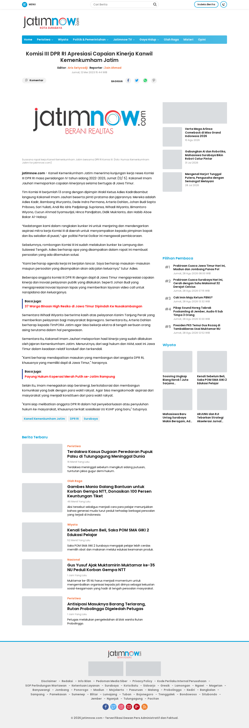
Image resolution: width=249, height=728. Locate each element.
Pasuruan (136, 690)
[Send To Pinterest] (154, 81)
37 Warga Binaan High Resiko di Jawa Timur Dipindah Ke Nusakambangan (83, 306)
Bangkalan (207, 690)
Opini (202, 39)
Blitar (94, 694)
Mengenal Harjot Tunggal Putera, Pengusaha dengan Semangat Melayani (204, 177)
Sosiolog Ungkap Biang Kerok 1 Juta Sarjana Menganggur (175, 379)
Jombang (62, 690)
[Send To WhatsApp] (145, 81)
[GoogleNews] (137, 707)
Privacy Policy (142, 681)
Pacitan (153, 699)
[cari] (155, 5)
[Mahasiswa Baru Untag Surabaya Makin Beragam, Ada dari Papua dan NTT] (178, 399)
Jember (96, 699)
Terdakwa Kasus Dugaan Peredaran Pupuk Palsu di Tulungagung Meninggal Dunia (110, 454)
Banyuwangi (41, 690)
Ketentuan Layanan (86, 686)
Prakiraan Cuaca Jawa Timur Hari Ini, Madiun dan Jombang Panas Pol (199, 267)
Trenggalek (166, 694)
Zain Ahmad (112, 68)
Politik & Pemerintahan (89, 39)
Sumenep (78, 694)
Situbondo (209, 694)
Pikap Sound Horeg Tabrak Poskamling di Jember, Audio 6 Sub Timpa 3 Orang (198, 311)
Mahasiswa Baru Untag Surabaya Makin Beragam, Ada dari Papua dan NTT (177, 417)
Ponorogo (81, 690)
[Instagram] (121, 707)
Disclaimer (49, 681)
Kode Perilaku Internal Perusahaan (181, 681)
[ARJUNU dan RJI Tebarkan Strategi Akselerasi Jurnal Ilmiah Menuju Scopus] (212, 399)
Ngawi (199, 686)
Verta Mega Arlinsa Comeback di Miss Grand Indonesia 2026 (203, 132)
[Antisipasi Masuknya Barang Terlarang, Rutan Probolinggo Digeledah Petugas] (42, 610)
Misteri (188, 39)
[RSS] (144, 707)
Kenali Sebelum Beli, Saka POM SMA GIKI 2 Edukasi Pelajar (108, 532)
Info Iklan (84, 681)
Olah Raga (171, 39)
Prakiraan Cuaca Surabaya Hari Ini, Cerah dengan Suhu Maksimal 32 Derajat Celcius (198, 283)
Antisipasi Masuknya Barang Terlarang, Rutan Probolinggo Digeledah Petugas (106, 606)
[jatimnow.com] (51, 22)
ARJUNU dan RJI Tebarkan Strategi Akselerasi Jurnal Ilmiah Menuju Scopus (210, 417)
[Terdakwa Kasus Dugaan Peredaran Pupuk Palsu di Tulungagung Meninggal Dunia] (42, 458)
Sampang (38, 694)
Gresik (165, 686)
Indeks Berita (206, 4)
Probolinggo (173, 690)
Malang (153, 690)
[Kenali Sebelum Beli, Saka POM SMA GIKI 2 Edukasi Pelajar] (42, 537)
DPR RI (74, 419)
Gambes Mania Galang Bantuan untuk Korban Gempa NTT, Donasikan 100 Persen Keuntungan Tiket (109, 491)
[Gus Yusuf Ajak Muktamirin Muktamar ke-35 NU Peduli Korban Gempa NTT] (42, 573)
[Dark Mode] (223, 4)
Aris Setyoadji (78, 68)
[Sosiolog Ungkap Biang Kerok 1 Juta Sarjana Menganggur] (178, 361)
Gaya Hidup (147, 39)
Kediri (191, 690)
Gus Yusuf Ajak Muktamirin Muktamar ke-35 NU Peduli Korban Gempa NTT (111, 567)
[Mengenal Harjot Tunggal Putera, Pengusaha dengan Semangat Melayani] (172, 182)
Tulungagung (133, 699)
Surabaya (91, 419)
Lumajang (110, 694)
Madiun (98, 690)
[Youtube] (129, 707)
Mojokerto (116, 690)
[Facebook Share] (128, 81)
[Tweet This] (137, 81)
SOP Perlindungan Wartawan (46, 686)
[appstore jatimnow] (143, 670)
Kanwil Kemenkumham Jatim (44, 419)
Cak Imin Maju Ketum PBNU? (193, 297)
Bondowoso (188, 694)
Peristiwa (43, 39)
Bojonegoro (144, 694)
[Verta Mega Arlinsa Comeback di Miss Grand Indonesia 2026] (172, 137)
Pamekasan (58, 694)
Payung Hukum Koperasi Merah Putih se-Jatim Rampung (70, 376)
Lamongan (182, 686)
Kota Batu (131, 686)
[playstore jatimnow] (105, 670)
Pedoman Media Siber (111, 681)
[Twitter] (113, 707)
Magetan (215, 686)
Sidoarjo (149, 686)
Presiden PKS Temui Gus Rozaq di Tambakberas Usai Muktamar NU (196, 326)
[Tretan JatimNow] (195, 112)
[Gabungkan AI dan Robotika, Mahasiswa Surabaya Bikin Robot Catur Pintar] (172, 159)
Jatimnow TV (122, 39)
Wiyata (63, 39)
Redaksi (67, 681)
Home (28, 39)
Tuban (126, 694)
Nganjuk (112, 699)
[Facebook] (106, 707)
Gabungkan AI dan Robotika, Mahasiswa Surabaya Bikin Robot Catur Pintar (205, 155)
